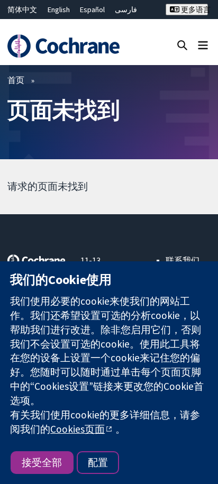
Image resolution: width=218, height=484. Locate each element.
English (59, 9)
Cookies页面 (77, 429)
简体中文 (22, 9)
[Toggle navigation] (203, 45)
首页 (15, 80)
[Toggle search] (182, 45)
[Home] (65, 46)
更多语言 (193, 9)
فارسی (126, 9)
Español (92, 9)
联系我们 (182, 260)
